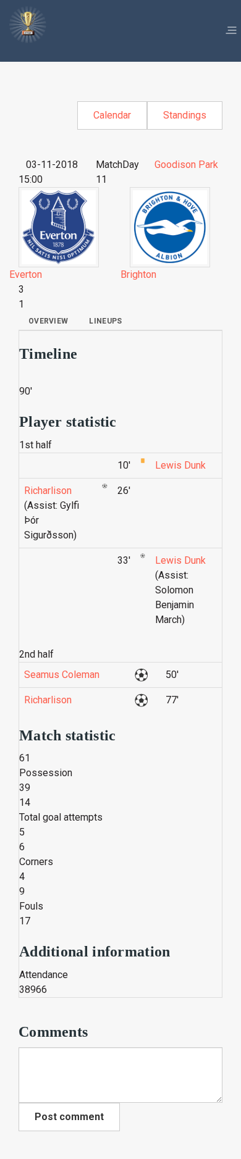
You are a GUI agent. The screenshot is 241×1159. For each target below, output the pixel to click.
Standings (184, 115)
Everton (25, 274)
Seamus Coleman (61, 674)
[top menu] (231, 31)
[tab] (48, 321)
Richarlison (48, 490)
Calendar (112, 115)
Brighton (138, 274)
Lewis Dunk (180, 465)
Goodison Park (186, 164)
